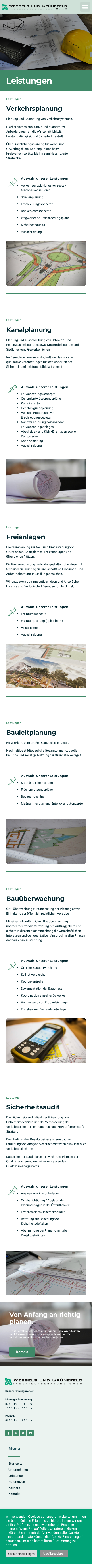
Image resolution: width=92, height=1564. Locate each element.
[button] (85, 7)
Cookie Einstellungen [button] (21, 1554)
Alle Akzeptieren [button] (54, 1553)
